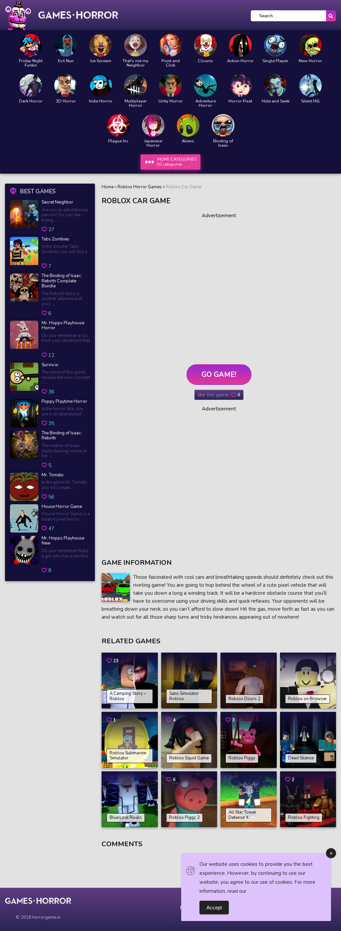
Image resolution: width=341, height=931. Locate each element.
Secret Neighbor (57, 202)
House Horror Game (62, 507)
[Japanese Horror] (153, 125)
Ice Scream (100, 61)
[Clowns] (205, 45)
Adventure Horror (205, 103)
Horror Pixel (240, 101)
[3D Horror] (65, 85)
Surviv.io (50, 365)
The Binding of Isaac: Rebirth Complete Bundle (62, 281)
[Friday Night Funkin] (30, 45)
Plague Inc (118, 141)
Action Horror (240, 61)
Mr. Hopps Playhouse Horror (63, 326)
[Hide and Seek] (275, 85)
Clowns (205, 61)
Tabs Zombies (55, 239)
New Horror (310, 61)
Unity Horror (171, 101)
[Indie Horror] (100, 85)
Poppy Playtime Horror (64, 401)
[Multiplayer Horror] (135, 85)
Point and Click (171, 63)
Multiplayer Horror (136, 103)
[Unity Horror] (170, 85)
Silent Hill (310, 101)
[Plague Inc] (118, 125)
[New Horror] (310, 45)
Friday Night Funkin (31, 63)
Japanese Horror (153, 143)
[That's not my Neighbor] (135, 45)
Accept (214, 907)
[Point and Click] (170, 45)
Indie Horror (101, 101)
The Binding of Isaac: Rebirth (62, 436)
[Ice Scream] (100, 45)
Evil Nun (66, 61)
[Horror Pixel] (240, 85)
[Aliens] (188, 125)
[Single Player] (275, 45)
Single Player (275, 61)
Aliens (188, 141)
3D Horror (66, 101)
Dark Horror (31, 101)
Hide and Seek (275, 101)
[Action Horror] (240, 45)
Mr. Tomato (53, 475)
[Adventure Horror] (205, 85)
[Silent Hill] (310, 85)
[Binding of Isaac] (223, 125)
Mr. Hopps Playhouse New (63, 541)
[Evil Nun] (65, 45)
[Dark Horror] (30, 85)
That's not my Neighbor (136, 63)
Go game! (218, 374)
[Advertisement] (218, 286)
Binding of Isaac (223, 143)
